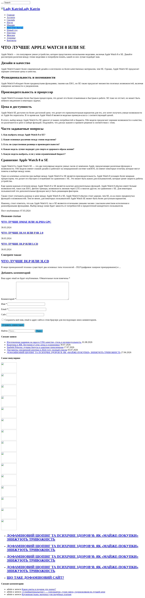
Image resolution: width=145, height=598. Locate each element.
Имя (4, 304)
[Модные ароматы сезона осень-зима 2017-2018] (9, 417)
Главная (10, 15)
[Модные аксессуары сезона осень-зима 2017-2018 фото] (9, 428)
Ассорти (11, 17)
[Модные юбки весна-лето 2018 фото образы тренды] (9, 439)
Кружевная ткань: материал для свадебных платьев (46, 594)
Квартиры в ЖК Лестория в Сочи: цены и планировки (33, 345)
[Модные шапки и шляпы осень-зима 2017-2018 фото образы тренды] (9, 507)
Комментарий (8, 299)
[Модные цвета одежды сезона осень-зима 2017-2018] (9, 372)
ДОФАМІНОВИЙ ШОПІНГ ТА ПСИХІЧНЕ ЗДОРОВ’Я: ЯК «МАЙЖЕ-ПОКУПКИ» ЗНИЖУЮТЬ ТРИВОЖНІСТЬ (64, 352)
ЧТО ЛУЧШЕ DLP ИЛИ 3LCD (25, 261)
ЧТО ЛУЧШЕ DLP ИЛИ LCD (19, 243)
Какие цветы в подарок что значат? (39, 589)
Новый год (12, 30)
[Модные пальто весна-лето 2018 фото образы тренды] (9, 518)
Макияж (11, 25)
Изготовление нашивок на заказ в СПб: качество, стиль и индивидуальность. (44, 342)
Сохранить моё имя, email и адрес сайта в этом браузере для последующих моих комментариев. (51, 320)
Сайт (3, 314)
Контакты (11, 40)
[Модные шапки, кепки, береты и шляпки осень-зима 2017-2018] (9, 495)
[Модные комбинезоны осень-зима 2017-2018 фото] (9, 395)
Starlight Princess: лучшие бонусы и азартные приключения (35, 347)
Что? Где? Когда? (15, 27)
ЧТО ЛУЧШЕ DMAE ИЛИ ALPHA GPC (26, 221)
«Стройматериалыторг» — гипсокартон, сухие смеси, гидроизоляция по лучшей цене (63, 592)
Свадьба (11, 20)
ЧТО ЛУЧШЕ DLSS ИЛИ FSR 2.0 (22, 232)
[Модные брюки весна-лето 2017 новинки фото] (9, 473)
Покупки (11, 33)
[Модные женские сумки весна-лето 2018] (9, 529)
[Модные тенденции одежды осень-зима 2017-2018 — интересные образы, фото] (9, 383)
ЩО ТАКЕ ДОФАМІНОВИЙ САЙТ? (35, 577)
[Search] (2, 3)
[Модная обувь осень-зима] (9, 484)
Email (4, 309)
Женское (11, 35)
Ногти (10, 22)
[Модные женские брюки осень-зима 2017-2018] (9, 451)
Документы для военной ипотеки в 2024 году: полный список (37, 350)
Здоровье (11, 38)
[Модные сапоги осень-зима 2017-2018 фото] (9, 462)
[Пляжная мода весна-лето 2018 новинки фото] (9, 406)
